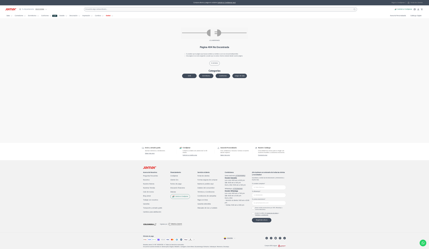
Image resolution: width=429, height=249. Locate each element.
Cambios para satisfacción (152, 212)
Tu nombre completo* (258, 183)
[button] (422, 9)
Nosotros (146, 180)
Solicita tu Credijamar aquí (227, 3)
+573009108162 (240, 176)
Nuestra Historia (148, 184)
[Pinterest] (280, 238)
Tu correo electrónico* (258, 199)
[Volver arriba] (423, 235)
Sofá (189, 76)
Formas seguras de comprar (207, 180)
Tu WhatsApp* (256, 191)
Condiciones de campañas (207, 196)
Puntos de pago (176, 184)
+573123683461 (237, 189)
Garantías (146, 204)
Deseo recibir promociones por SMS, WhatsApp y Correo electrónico (268, 208)
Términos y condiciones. (261, 215)
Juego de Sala (240, 76)
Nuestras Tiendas (149, 188)
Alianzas (173, 192)
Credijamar (174, 176)
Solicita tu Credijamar (404, 9)
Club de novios (148, 192)
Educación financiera (177, 188)
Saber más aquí (150, 153)
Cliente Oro (174, 180)
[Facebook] (271, 238)
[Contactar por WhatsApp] (423, 243)
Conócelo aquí (262, 155)
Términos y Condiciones (206, 192)
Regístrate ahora (261, 220)
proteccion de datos (272, 213)
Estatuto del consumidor (206, 188)
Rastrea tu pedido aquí (205, 184)
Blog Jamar (147, 196)
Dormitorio (206, 76)
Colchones (223, 76)
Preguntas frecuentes (150, 176)
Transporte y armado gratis (152, 208)
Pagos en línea (203, 200)
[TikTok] (284, 238)
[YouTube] (275, 238)
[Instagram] (266, 238)
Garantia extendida (204, 204)
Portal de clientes (203, 176)
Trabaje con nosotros (150, 200)
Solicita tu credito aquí (190, 155)
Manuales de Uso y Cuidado (207, 208)
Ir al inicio (214, 63)
